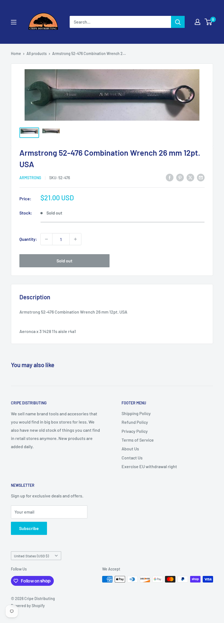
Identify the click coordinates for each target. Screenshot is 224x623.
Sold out (64, 260)
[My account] (197, 22)
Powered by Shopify (28, 605)
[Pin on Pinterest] (180, 177)
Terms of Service (138, 439)
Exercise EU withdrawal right (149, 466)
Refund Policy (135, 422)
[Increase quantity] (75, 239)
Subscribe (29, 528)
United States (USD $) (31, 556)
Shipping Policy (136, 413)
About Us (130, 448)
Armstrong (30, 177)
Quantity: (28, 239)
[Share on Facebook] (169, 177)
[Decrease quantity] (46, 239)
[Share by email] (201, 177)
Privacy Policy (135, 431)
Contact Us (132, 457)
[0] (208, 22)
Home (16, 53)
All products (36, 53)
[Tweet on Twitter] (190, 177)
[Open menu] (13, 22)
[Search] (178, 22)
